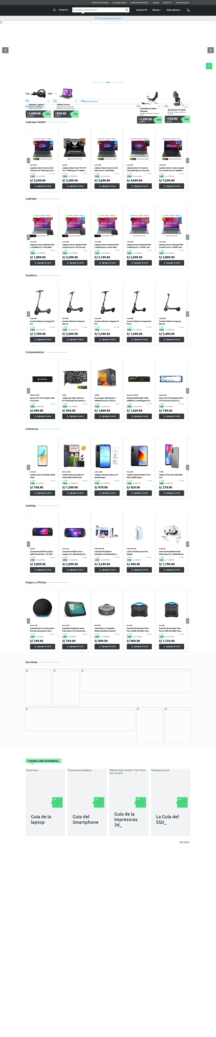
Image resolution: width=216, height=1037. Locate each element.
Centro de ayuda (182, 3)
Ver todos (184, 842)
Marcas (156, 10)
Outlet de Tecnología (100, 3)
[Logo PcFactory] (37, 9)
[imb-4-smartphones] (108, 22)
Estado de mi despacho (139, 3)
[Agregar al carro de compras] (42, 186)
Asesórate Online (119, 3)
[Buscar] (126, 10)
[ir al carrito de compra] (188, 10)
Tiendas (156, 3)
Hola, (173, 10)
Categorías (63, 10)
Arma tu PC (167, 3)
